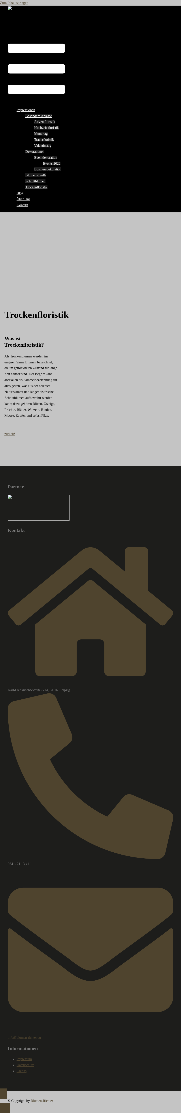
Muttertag (41, 134)
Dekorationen (34, 151)
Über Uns (23, 199)
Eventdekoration (45, 157)
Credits (21, 1071)
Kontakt (22, 205)
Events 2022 (51, 163)
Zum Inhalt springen (14, 3)
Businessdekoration (47, 169)
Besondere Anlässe (38, 116)
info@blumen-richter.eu (24, 1037)
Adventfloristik (44, 122)
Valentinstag (42, 145)
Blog (20, 193)
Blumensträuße (35, 175)
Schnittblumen (35, 181)
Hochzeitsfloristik (46, 128)
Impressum (24, 1059)
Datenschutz (25, 1065)
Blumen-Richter (42, 1101)
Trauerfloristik (44, 139)
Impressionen (26, 110)
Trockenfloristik (36, 187)
